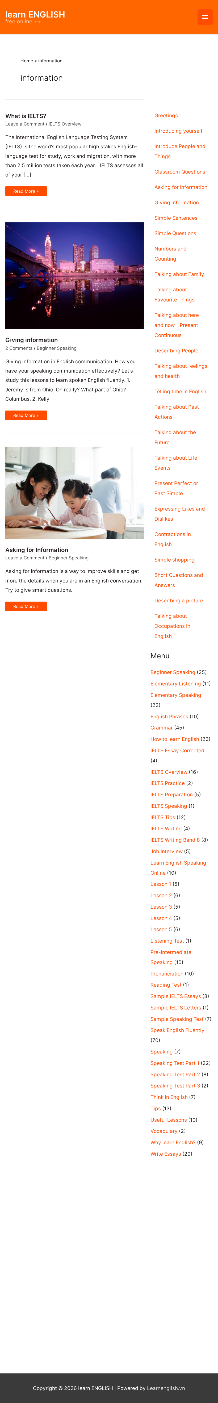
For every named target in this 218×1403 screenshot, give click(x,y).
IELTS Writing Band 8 (175, 840)
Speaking (161, 1052)
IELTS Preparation (171, 795)
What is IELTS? (25, 116)
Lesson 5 (161, 929)
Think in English (169, 1097)
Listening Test (167, 941)
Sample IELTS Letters (175, 1008)
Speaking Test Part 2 (175, 1075)
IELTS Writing (166, 829)
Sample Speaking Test (177, 1019)
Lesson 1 (160, 884)
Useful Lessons (168, 1120)
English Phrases (169, 717)
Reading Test (166, 985)
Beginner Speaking (57, 348)
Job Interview (166, 851)
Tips (155, 1109)
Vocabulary (164, 1131)
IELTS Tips (162, 817)
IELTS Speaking (168, 806)
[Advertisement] (181, 67)
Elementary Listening (175, 684)
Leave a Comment (24, 124)
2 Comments (18, 348)
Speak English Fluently (177, 1030)
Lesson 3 (161, 907)
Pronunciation (166, 974)
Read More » (26, 192)
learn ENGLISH (35, 14)
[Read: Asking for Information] (74, 492)
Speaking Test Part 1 (174, 1063)
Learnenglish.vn (166, 1388)
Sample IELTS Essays (175, 996)
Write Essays (165, 1154)
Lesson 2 (161, 895)
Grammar (161, 728)
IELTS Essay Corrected (177, 751)
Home (26, 60)
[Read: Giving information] (74, 275)
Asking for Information (36, 549)
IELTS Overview (65, 124)
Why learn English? (173, 1142)
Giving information (31, 339)
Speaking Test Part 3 (175, 1086)
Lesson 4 (161, 918)
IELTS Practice (167, 783)
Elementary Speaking (175, 695)
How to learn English (174, 739)
